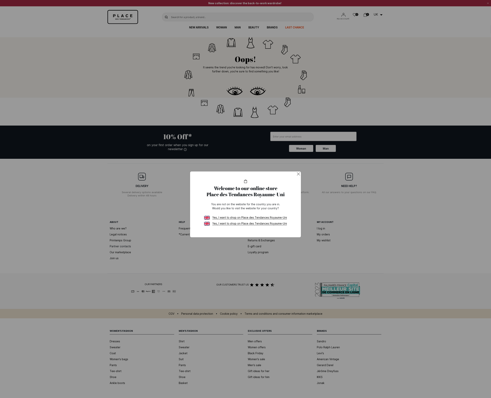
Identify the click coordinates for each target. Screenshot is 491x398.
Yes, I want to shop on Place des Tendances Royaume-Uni (249, 217)
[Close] (298, 174)
